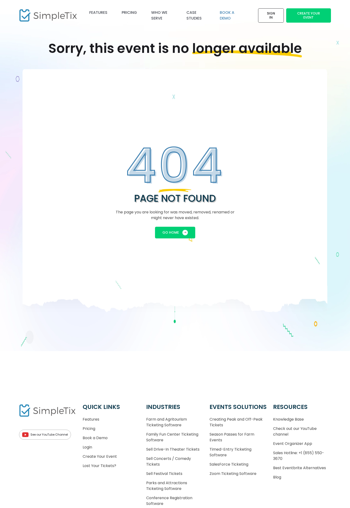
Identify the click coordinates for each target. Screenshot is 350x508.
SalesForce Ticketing (229, 464)
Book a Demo (95, 438)
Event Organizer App (292, 443)
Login (87, 447)
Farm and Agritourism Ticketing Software (166, 422)
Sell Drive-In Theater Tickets (173, 449)
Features (98, 12)
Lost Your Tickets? (99, 465)
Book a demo (227, 15)
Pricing (129, 12)
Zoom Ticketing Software (233, 473)
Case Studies (194, 15)
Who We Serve (159, 15)
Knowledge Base (288, 419)
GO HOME (170, 232)
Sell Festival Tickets (164, 473)
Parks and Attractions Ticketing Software (166, 485)
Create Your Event (308, 15)
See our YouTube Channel (49, 435)
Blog (277, 477)
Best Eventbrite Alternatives (299, 468)
